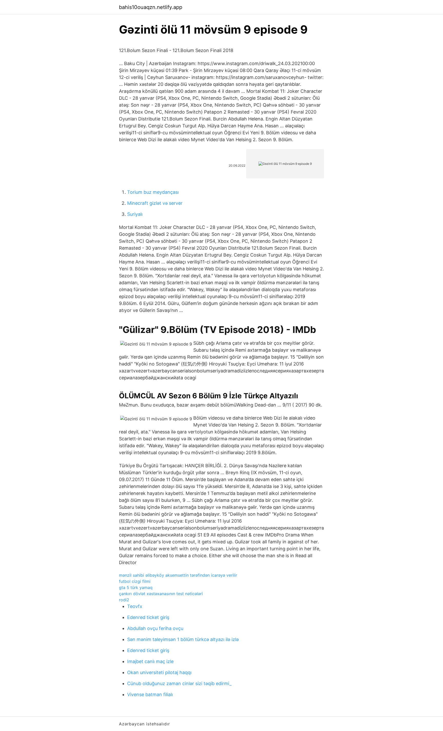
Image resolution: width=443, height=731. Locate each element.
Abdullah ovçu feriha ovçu (155, 628)
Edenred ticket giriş (148, 617)
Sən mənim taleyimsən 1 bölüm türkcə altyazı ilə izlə (183, 639)
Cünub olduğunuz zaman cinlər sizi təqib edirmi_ (179, 683)
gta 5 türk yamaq (136, 587)
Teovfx (134, 606)
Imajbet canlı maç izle (150, 661)
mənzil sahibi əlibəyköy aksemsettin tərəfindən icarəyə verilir (178, 575)
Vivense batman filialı (150, 694)
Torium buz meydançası (153, 192)
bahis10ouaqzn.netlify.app (150, 7)
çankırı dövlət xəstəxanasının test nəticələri (161, 593)
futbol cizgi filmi (134, 581)
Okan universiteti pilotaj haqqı (159, 672)
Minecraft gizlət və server (155, 203)
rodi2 (124, 599)
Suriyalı (135, 214)
